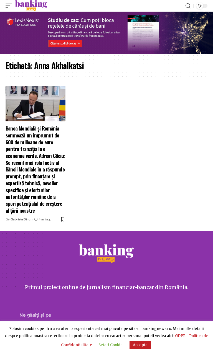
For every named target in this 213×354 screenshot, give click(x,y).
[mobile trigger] (10, 6)
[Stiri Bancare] (31, 6)
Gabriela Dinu (21, 219)
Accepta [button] (140, 345)
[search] (188, 6)
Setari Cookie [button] (110, 345)
